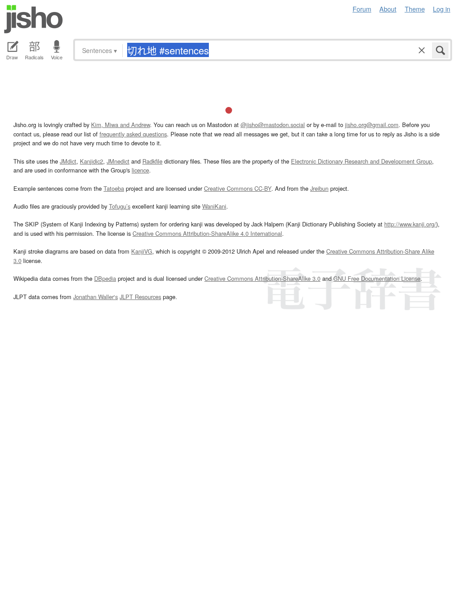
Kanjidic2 (91, 161)
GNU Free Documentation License (376, 278)
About (387, 8)
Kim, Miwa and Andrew (120, 124)
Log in (441, 8)
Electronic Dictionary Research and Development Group (361, 161)
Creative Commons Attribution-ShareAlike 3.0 (262, 278)
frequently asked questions (133, 134)
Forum (362, 8)
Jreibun (319, 188)
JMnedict (118, 161)
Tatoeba (114, 188)
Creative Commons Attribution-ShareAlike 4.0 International (207, 233)
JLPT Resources (140, 296)
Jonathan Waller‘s (95, 296)
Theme (415, 8)
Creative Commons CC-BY (237, 188)
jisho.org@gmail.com (372, 124)
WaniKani (214, 206)
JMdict (68, 161)
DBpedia (105, 278)
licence (140, 170)
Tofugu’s (119, 206)
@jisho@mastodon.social (273, 124)
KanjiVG (141, 251)
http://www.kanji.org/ (410, 224)
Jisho (33, 19)
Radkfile (152, 161)
